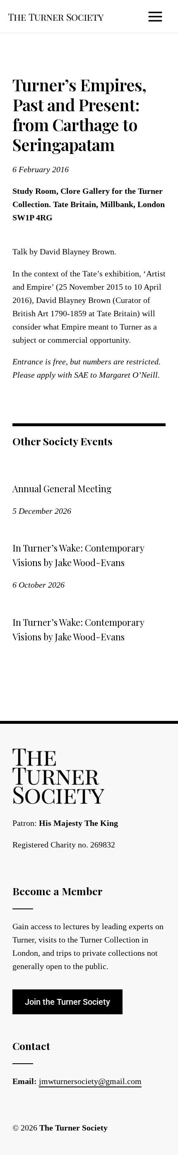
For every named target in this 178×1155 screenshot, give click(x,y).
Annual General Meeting (61, 488)
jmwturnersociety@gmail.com (90, 1081)
